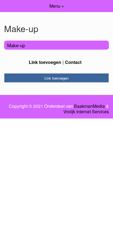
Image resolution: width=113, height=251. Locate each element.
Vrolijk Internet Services (86, 111)
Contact (73, 62)
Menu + (56, 6)
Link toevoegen (45, 62)
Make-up (16, 45)
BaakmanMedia (89, 106)
